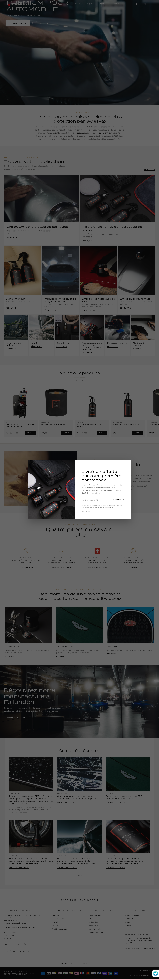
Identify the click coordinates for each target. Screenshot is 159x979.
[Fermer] (127, 464)
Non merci (86, 512)
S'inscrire (117, 500)
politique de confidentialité (104, 507)
